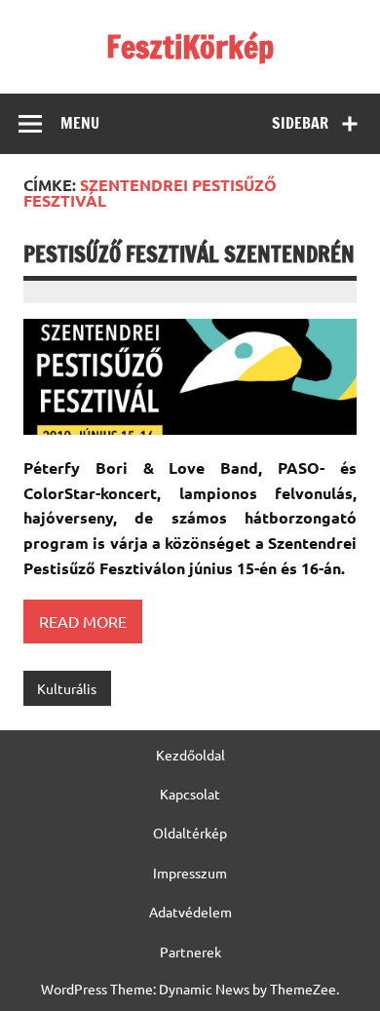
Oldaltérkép (190, 832)
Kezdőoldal (190, 754)
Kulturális (66, 688)
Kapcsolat (190, 793)
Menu (79, 123)
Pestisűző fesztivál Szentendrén (189, 254)
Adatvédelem (190, 911)
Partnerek (190, 951)
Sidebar (300, 123)
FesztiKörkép (190, 46)
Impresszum (190, 872)
